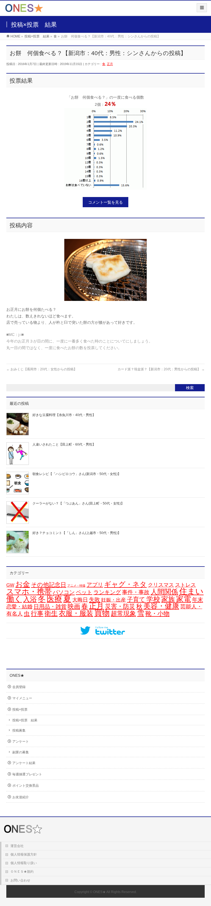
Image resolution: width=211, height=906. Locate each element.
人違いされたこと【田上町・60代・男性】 (64, 444)
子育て (136, 599)
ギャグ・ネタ (125, 584)
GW (10, 585)
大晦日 (80, 600)
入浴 (30, 599)
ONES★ (99, 892)
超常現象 (123, 613)
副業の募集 (20, 752)
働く (14, 598)
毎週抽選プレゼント (27, 774)
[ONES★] (24, 10)
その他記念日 (48, 584)
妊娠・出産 (113, 600)
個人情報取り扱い (23, 863)
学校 (153, 599)
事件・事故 (135, 592)
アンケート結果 (23, 763)
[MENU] (202, 7)
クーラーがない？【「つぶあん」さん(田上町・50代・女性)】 (78, 503)
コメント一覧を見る (105, 202)
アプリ (95, 585)
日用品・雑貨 (50, 606)
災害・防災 (120, 606)
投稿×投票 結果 (24, 720)
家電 (183, 599)
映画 (74, 606)
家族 (168, 599)
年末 (197, 600)
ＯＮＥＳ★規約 (22, 871)
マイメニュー (22, 698)
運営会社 (17, 846)
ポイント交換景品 (25, 786)
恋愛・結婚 (19, 607)
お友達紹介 (20, 797)
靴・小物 (157, 613)
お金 (22, 584)
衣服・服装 (76, 613)
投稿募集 (19, 730)
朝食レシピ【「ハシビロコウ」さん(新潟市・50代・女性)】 (76, 474)
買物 (102, 613)
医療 (54, 599)
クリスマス (161, 585)
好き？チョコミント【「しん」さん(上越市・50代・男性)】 (76, 533)
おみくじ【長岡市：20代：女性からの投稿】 (41, 369)
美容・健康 (161, 606)
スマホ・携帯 (29, 591)
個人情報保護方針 (23, 854)
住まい (191, 591)
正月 (110, 64)
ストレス (185, 585)
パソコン (64, 592)
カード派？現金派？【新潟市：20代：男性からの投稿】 (161, 369)
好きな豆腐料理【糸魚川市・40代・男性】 (64, 415)
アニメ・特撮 (76, 585)
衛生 (51, 613)
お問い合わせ (20, 880)
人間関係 (164, 591)
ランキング (107, 592)
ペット (84, 592)
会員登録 (19, 687)
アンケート (20, 741)
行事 (37, 613)
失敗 (94, 599)
